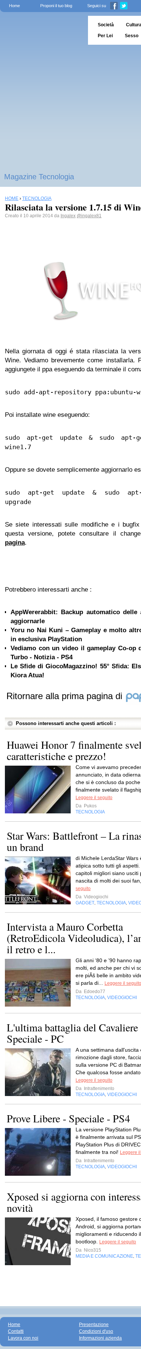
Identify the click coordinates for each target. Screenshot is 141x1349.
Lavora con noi (23, 1338)
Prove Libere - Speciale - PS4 (68, 1118)
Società (106, 24)
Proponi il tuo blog (56, 5)
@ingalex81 (89, 215)
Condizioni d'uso (96, 1331)
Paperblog (41, 30)
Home (14, 5)
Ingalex (68, 215)
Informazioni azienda (100, 1338)
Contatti (16, 1331)
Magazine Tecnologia (39, 177)
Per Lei (105, 35)
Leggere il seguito (94, 797)
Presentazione (94, 1324)
